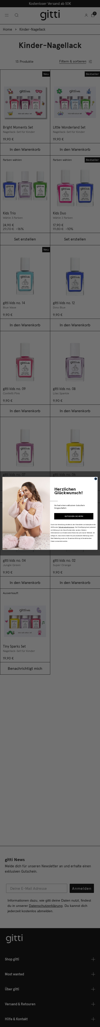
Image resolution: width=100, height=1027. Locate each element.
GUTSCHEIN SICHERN (74, 516)
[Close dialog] (95, 479)
